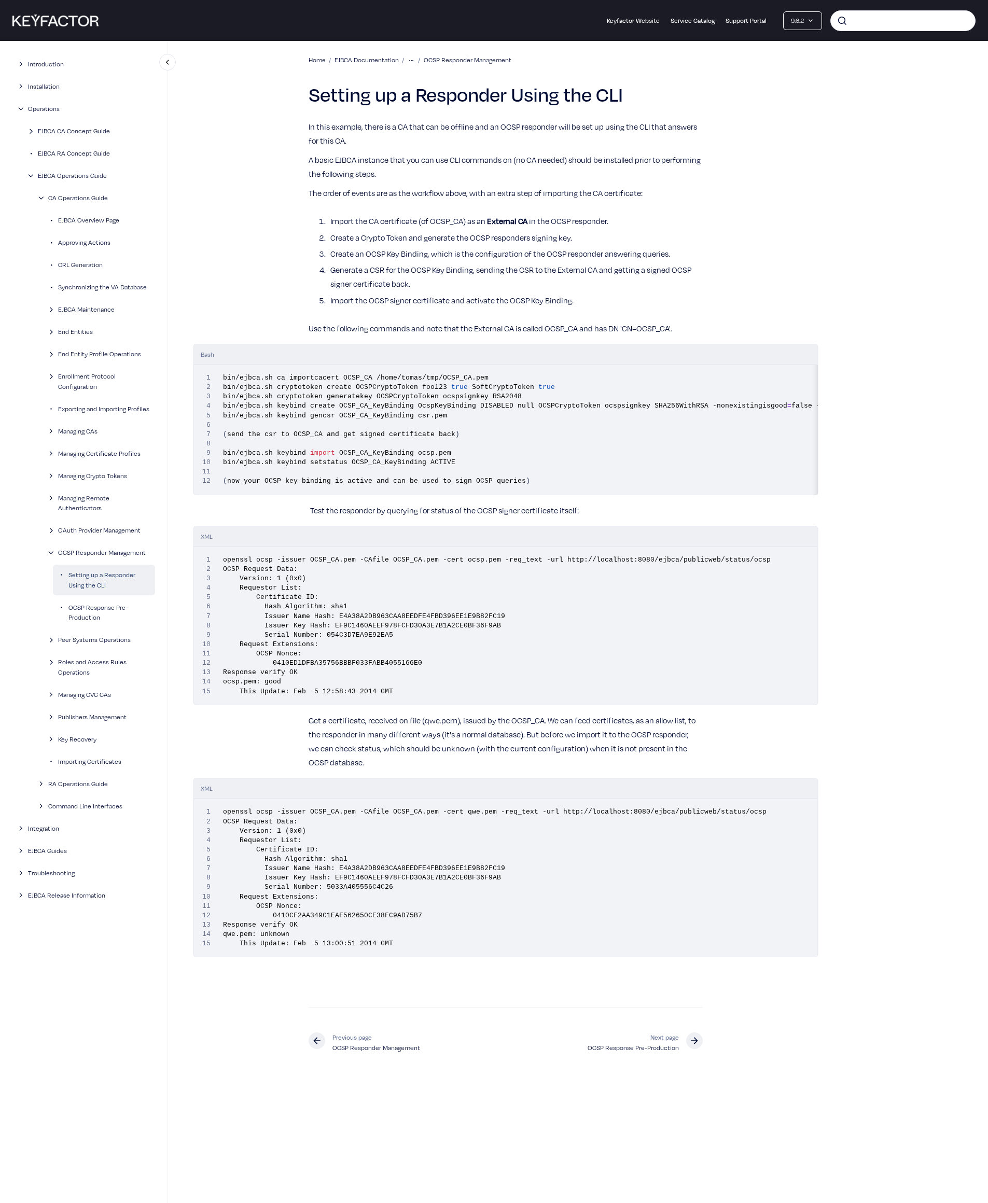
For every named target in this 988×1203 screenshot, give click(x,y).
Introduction (46, 64)
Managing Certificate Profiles (99, 453)
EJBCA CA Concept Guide (74, 131)
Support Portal (746, 20)
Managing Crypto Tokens (92, 475)
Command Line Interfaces (85, 805)
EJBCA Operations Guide (72, 175)
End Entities (75, 331)
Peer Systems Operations (94, 639)
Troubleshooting (51, 872)
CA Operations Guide (78, 197)
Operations (44, 108)
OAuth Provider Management (99, 530)
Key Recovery (77, 738)
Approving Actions (84, 242)
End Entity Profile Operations (99, 353)
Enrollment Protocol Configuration (87, 381)
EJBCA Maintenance (86, 309)
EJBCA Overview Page (88, 220)
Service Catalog (693, 20)
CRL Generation (80, 264)
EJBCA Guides (47, 850)
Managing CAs (78, 430)
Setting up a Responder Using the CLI (101, 579)
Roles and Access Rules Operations (92, 667)
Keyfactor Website (633, 20)
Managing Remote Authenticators (83, 502)
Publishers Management (92, 716)
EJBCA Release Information (66, 894)
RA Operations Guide (78, 783)
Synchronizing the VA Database (102, 287)
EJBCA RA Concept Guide (74, 153)
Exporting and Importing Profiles (103, 408)
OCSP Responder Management (102, 552)
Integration (43, 827)
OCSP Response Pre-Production (98, 612)
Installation (44, 86)
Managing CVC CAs (84, 694)
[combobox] (903, 21)
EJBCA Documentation (367, 59)
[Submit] (842, 20)
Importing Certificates (89, 761)
